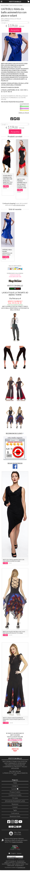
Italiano (19, 853)
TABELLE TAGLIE (23, 112)
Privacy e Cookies (15, 792)
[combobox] (15, 22)
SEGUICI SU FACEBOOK (15, 463)
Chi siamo (15, 798)
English (13, 853)
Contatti (15, 807)
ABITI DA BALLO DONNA (16, 5)
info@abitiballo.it (19, 865)
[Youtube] (20, 822)
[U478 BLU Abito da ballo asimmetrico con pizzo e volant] (15, 47)
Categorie (15, 786)
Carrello (14, 789)
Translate (20, 858)
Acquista (15, 30)
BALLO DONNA (5, 5)
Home (15, 783)
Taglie (15, 810)
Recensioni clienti (15, 816)
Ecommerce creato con (15, 867)
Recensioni (15, 804)
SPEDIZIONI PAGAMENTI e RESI (15, 801)
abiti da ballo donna (19, 205)
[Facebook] (8, 822)
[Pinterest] (16, 822)
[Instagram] (12, 822)
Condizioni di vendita (15, 795)
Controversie (15, 813)
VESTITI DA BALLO (15, 1)
